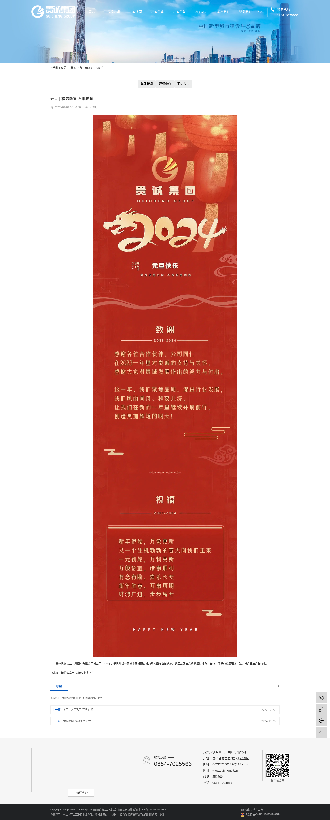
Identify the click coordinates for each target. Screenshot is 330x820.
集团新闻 (147, 84)
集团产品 (179, 11)
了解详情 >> (81, 792)
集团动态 (135, 11)
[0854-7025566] (321, 697)
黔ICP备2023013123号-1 (152, 809)
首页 (92, 11)
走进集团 (114, 11)
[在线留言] (321, 720)
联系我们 (245, 11)
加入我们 (223, 11)
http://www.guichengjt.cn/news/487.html (82, 698)
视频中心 (165, 84)
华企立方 (258, 809)
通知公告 (99, 67)
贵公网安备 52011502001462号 (262, 814)
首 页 (74, 67)
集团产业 (157, 11)
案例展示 (201, 11)
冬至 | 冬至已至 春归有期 (78, 709)
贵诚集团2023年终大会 (77, 720)
